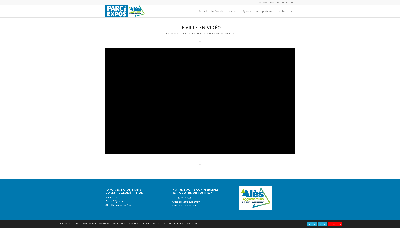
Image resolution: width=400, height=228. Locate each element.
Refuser (323, 224)
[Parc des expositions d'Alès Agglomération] (125, 11)
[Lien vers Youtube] (287, 2)
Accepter (312, 224)
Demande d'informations (185, 205)
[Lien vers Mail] (292, 2)
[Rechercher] (292, 11)
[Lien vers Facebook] (278, 2)
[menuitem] (203, 11)
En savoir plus (335, 224)
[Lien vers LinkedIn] (282, 2)
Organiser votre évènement (186, 201)
